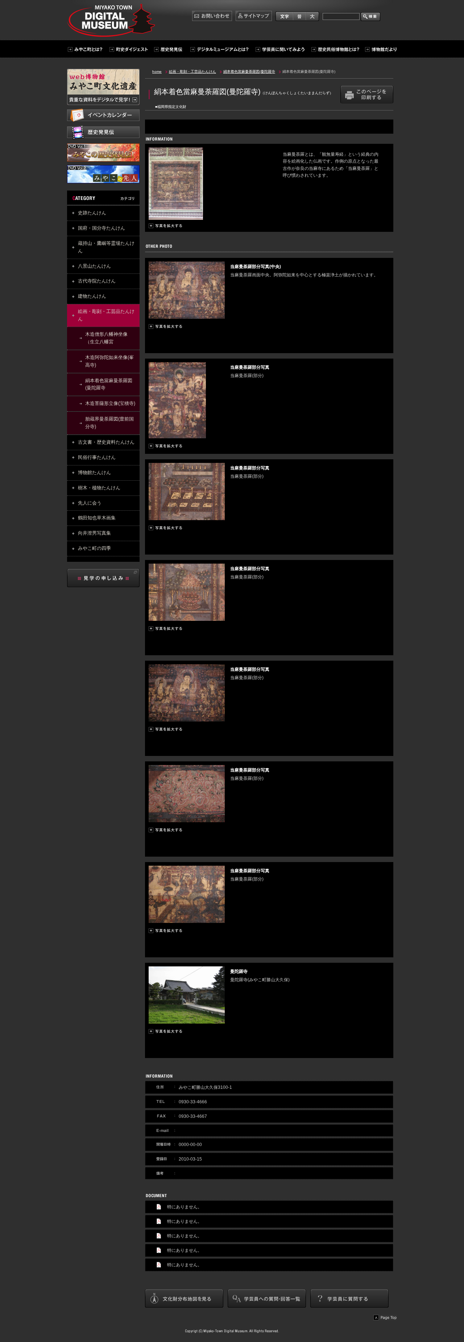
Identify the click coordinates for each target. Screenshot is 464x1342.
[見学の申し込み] (103, 578)
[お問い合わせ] (212, 16)
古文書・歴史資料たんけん (106, 442)
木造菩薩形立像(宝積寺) (110, 403)
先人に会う (90, 503)
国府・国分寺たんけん (101, 228)
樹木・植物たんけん (99, 487)
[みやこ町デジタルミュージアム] (113, 33)
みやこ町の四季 (94, 548)
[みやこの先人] (103, 179)
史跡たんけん (92, 213)
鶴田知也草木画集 (97, 518)
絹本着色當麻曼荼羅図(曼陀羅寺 (108, 384)
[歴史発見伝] (168, 49)
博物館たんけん (94, 472)
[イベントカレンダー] (103, 115)
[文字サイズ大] (312, 16)
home (157, 72)
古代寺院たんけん (97, 281)
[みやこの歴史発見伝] (103, 157)
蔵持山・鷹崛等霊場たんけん (106, 247)
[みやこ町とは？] (86, 49)
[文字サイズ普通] (299, 16)
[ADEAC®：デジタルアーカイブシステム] (103, 87)
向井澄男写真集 (94, 533)
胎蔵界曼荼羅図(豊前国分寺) (109, 422)
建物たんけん (92, 296)
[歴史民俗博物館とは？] (334, 49)
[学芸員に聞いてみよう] (280, 49)
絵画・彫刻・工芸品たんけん (106, 315)
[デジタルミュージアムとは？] (219, 49)
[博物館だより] (379, 49)
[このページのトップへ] (385, 1317)
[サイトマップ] (254, 16)
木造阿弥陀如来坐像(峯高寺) (109, 361)
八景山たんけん (94, 266)
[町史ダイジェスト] (127, 49)
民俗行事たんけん (97, 457)
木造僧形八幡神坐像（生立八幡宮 (106, 337)
